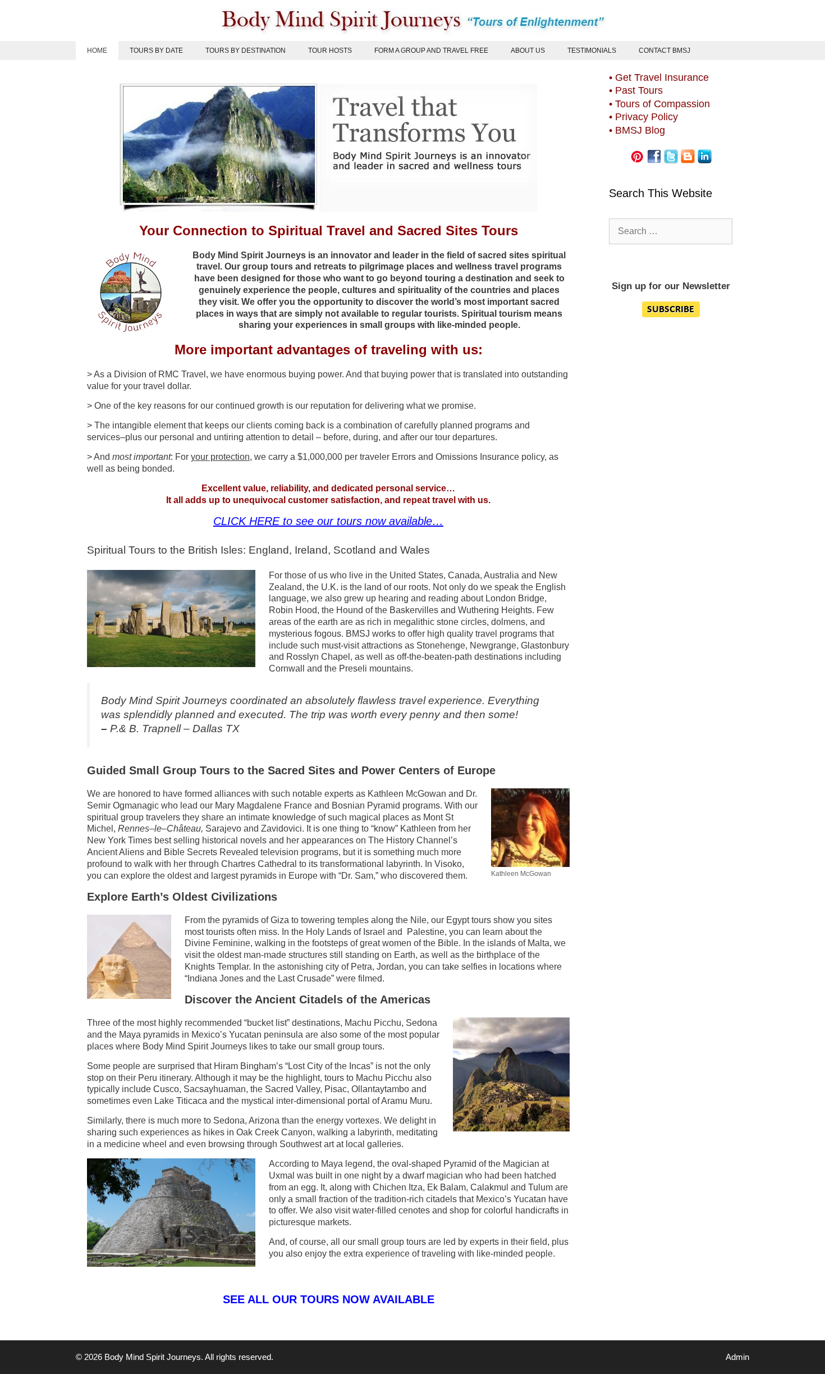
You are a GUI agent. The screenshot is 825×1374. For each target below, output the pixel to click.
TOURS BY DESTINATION (245, 50)
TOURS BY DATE (156, 50)
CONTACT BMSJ (664, 50)
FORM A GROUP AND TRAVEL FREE (431, 50)
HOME (97, 50)
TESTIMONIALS (591, 50)
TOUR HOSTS (330, 50)
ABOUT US (528, 50)
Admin (737, 1357)
